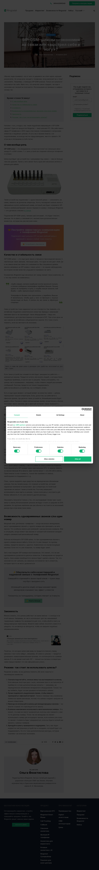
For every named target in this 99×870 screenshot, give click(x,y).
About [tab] (82, 415)
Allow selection (49, 459)
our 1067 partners (19, 425)
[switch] (38, 451)
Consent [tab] (17, 415)
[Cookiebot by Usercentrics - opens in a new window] (83, 409)
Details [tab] (38, 415)
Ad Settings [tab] (60, 415)
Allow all (78, 459)
